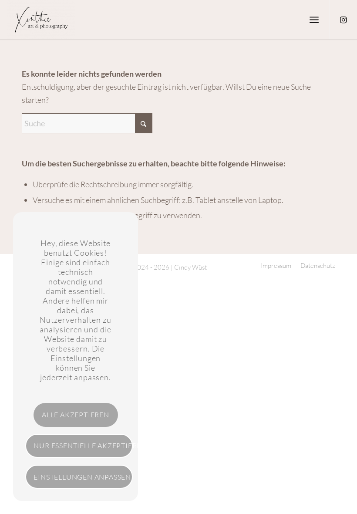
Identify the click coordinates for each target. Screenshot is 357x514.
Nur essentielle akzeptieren (83, 445)
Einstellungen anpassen (82, 477)
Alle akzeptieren (75, 414)
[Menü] (314, 19)
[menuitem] (314, 19)
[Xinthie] (40, 19)
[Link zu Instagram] (343, 19)
